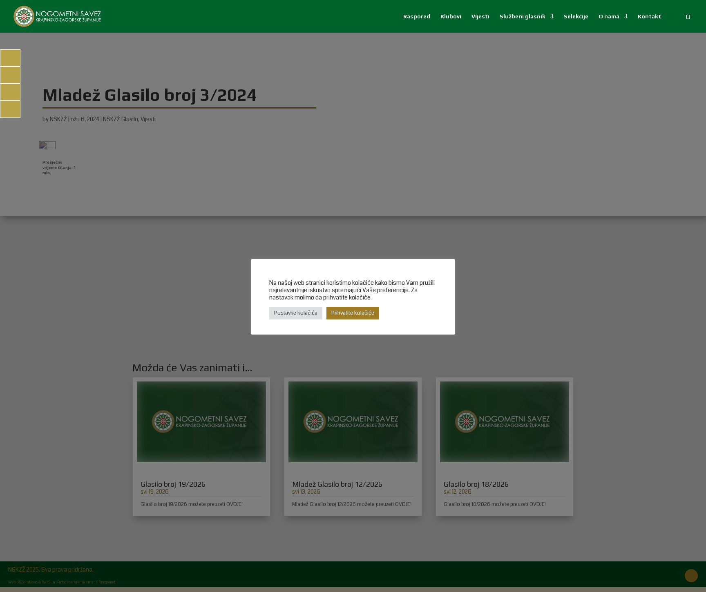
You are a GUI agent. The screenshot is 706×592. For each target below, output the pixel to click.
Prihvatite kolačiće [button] (352, 313)
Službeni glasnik (522, 16)
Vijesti (480, 16)
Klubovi (450, 16)
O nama (609, 16)
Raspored (416, 16)
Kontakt (649, 16)
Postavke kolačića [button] (295, 313)
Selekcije (576, 16)
